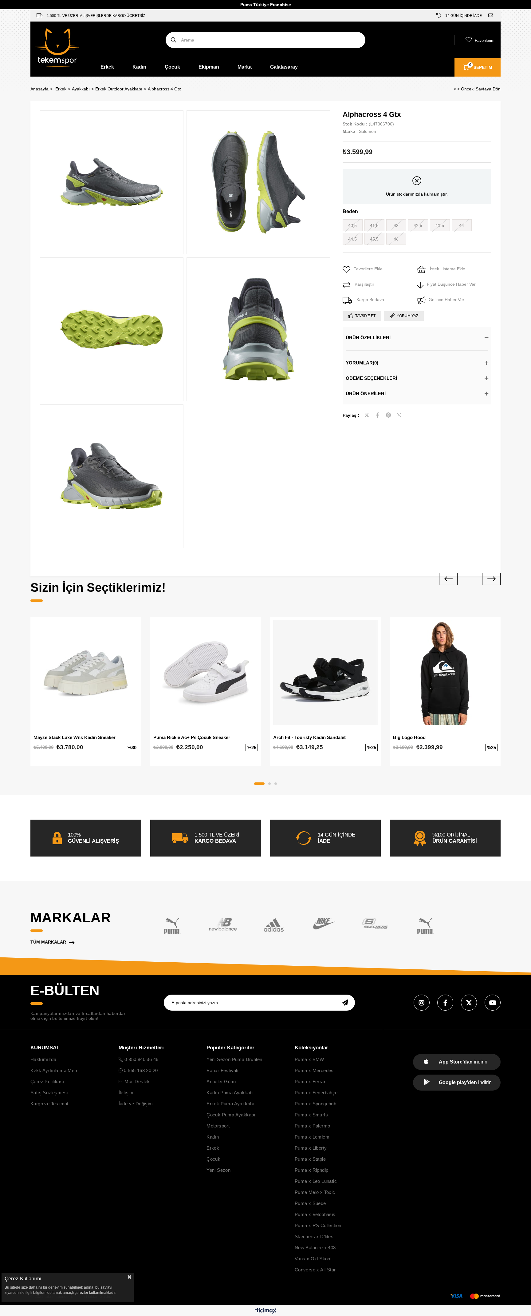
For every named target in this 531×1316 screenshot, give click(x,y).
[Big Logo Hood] (445, 672)
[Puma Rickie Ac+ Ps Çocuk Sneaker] (205, 672)
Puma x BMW (309, 1059)
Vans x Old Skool (313, 1258)
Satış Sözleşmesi (49, 1092)
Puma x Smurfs (311, 1114)
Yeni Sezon (218, 1170)
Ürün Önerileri (366, 393)
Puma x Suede (310, 1203)
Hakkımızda (43, 1059)
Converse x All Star (315, 1269)
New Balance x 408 (315, 1247)
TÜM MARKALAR (48, 942)
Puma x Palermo (312, 1125)
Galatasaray (284, 67)
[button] (259, 783)
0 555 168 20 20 (140, 1070)
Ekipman (209, 67)
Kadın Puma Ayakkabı (230, 1092)
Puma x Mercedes (314, 1070)
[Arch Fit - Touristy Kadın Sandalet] (325, 672)
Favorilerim (484, 40)
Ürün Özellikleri (368, 337)
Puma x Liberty (311, 1148)
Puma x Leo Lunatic (316, 1181)
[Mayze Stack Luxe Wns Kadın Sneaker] (85, 672)
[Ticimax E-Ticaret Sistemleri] (266, 1311)
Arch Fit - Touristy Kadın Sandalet (309, 737)
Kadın (139, 67)
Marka (245, 67)
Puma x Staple (310, 1159)
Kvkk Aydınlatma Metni (54, 1070)
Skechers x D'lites (314, 1236)
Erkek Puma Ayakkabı (230, 1103)
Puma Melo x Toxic (315, 1192)
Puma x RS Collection (318, 1225)
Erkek (107, 67)
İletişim (126, 1092)
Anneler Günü (221, 1081)
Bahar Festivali (222, 1070)
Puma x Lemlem (312, 1136)
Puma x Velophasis (315, 1214)
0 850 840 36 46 (140, 1059)
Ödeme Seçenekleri (371, 378)
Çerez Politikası (47, 1081)
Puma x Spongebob (315, 1103)
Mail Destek (136, 1081)
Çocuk (172, 67)
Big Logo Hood (409, 737)
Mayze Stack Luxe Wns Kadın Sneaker (74, 737)
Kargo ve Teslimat (49, 1103)
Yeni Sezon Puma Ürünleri (234, 1059)
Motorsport (218, 1125)
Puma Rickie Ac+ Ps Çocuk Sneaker (191, 737)
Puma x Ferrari (311, 1081)
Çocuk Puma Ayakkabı (230, 1114)
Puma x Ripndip (311, 1170)
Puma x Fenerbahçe (316, 1092)
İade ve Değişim (136, 1103)
